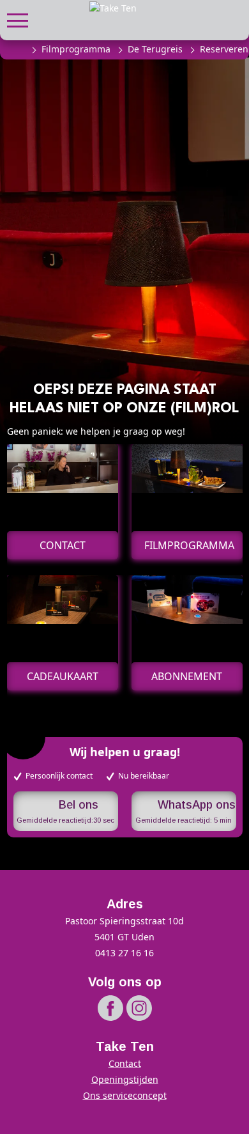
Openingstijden (124, 1079)
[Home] (17, 49)
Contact (125, 1063)
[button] (17, 19)
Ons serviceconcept (125, 1095)
